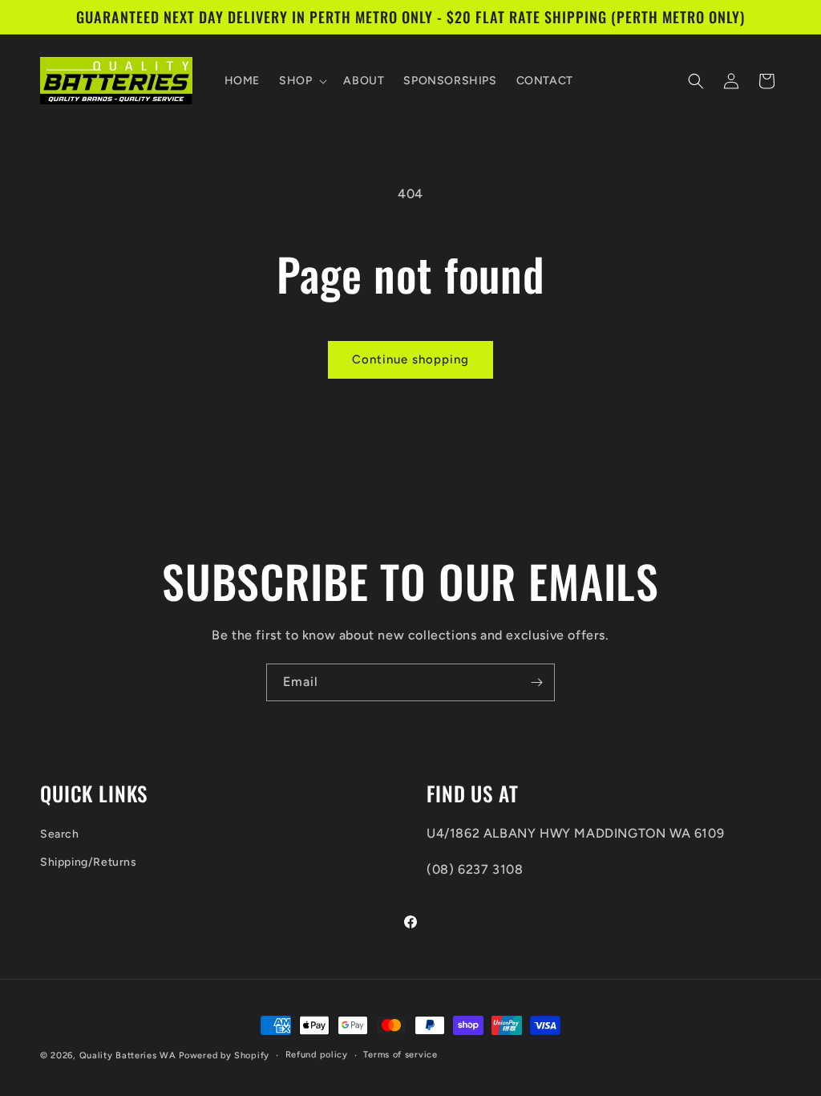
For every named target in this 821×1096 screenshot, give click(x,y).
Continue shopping (410, 359)
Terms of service (400, 1054)
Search (59, 834)
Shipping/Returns (88, 862)
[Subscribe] (536, 682)
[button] (301, 81)
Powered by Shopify (224, 1055)
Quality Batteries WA (127, 1055)
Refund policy (316, 1054)
